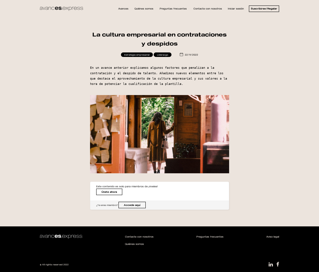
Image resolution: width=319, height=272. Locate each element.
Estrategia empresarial (137, 54)
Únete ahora (109, 191)
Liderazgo (162, 54)
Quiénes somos (134, 244)
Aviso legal (272, 236)
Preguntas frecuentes (209, 236)
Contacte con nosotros (139, 236)
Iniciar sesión (236, 8)
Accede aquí (132, 205)
